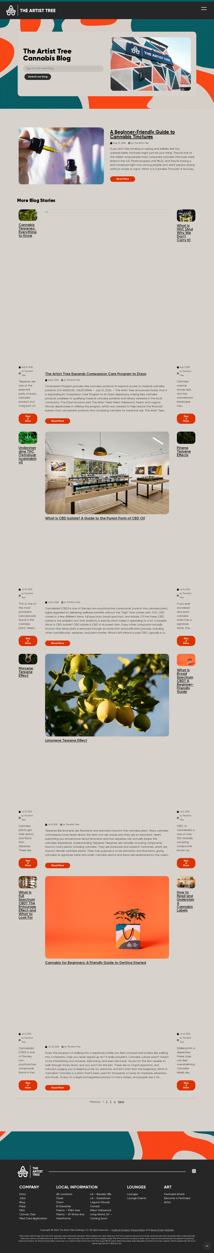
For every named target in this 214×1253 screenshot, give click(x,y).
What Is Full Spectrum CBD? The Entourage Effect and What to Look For (27, 905)
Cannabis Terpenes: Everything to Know (28, 230)
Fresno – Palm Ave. (68, 1210)
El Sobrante (63, 1206)
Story (22, 1194)
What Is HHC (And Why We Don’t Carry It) (185, 233)
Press (22, 1206)
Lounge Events (136, 1198)
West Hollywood (100, 1210)
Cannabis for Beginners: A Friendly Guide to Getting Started (95, 963)
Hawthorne (63, 1218)
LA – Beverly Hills (100, 1194)
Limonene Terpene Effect (66, 740)
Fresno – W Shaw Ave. (70, 1214)
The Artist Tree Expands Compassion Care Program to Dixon (95, 374)
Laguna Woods (100, 1202)
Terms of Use (157, 1230)
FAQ (22, 1210)
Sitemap (169, 1230)
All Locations (64, 1194)
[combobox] (63, 68)
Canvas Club (27, 1214)
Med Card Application (33, 1218)
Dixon (59, 1202)
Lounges (132, 1194)
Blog (22, 1202)
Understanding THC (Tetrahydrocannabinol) (28, 455)
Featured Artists (174, 1194)
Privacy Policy (138, 1230)
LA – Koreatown (100, 1198)
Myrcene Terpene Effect (26, 672)
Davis (59, 1198)
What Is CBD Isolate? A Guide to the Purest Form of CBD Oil (95, 518)
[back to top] (207, 1246)
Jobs (22, 1198)
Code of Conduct (121, 1230)
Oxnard (94, 1206)
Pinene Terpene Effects (184, 451)
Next (121, 1102)
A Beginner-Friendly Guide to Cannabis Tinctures (142, 134)
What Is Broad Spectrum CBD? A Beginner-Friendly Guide (185, 681)
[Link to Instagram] (194, 1171)
